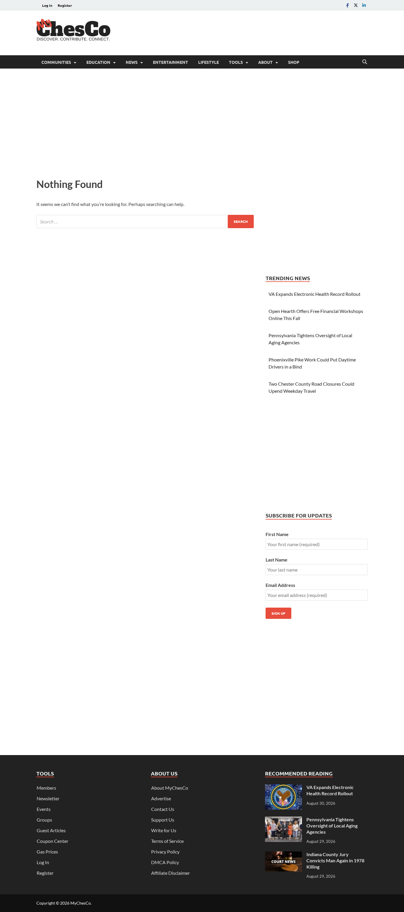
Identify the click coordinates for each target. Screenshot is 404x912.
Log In (47, 5)
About (265, 62)
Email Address (280, 585)
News (132, 62)
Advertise (161, 798)
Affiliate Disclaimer (170, 873)
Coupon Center (52, 841)
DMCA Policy (165, 862)
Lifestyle (208, 62)
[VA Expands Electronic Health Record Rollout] (283, 788)
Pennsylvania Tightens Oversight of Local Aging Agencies (332, 826)
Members (46, 788)
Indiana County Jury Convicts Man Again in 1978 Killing (335, 860)
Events (44, 809)
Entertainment (170, 62)
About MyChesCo (169, 788)
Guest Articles (51, 830)
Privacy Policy (165, 851)
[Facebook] (347, 5)
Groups (44, 819)
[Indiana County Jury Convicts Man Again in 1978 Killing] (283, 855)
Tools (236, 62)
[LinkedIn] (364, 5)
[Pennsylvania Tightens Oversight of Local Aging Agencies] (283, 820)
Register (65, 5)
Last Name (276, 559)
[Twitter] (355, 5)
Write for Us (163, 830)
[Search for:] (145, 221)
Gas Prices (47, 851)
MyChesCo (80, 902)
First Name (277, 534)
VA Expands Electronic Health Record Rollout (315, 294)
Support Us (162, 819)
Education (98, 62)
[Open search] (364, 62)
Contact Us (162, 809)
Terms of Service (167, 841)
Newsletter (48, 798)
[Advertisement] (260, 32)
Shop (293, 62)
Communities (56, 62)
